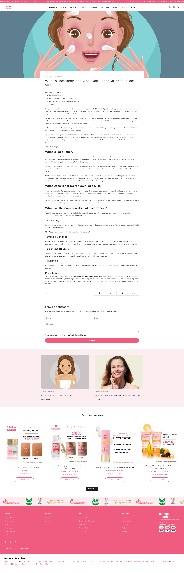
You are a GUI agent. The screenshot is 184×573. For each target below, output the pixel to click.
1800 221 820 (164, 522)
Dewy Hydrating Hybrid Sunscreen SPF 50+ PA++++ (114, 467)
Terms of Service (106, 311)
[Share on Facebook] (99, 293)
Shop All (63, 7)
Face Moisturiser (51, 561)
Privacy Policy (91, 311)
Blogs (133, 7)
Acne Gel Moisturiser (83, 561)
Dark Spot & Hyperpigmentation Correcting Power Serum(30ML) (69, 467)
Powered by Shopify (24, 548)
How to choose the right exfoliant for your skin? (72, 232)
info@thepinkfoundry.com (169, 520)
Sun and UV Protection (101, 391)
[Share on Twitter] (110, 293)
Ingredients (105, 7)
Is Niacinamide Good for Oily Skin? (56, 395)
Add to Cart (27, 480)
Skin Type (83, 7)
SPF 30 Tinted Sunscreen (159, 561)
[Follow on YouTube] (15, 542)
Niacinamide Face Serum (138, 561)
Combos (73, 7)
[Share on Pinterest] (122, 293)
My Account (126, 521)
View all (92, 489)
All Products (9, 535)
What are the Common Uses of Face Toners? (64, 101)
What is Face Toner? (54, 95)
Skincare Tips (58, 76)
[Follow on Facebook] (6, 542)
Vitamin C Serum (26, 561)
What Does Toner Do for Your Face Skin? (62, 98)
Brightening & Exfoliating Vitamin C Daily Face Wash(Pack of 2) (159, 467)
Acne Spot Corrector (66, 561)
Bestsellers (53, 7)
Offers (115, 7)
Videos (47, 521)
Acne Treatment (11, 517)
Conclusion (51, 104)
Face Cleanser (10, 531)
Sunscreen (9, 528)
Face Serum (9, 521)
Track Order (126, 524)
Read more (45, 399)
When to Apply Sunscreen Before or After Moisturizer (118, 395)
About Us (124, 7)
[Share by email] (133, 293)
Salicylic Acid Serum (43, 564)
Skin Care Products (11, 561)
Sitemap (125, 531)
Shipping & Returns (86, 521)
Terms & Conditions (86, 524)
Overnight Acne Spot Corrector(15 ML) (24, 467)
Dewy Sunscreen (28, 564)
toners (69, 213)
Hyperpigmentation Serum (102, 561)
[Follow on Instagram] (11, 542)
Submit (92, 340)
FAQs (124, 528)
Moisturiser (9, 524)
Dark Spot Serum (121, 561)
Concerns (93, 7)
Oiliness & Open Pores (47, 391)
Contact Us (83, 517)
